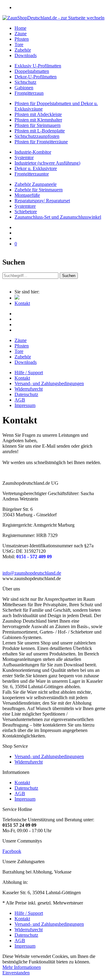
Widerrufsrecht (29, 389)
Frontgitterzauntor (32, 173)
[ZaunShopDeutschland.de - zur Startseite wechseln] (53, 17)
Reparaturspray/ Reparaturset (42, 200)
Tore (19, 351)
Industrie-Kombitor (33, 152)
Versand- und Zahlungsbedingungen (49, 383)
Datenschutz (26, 394)
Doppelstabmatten (32, 71)
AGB (20, 399)
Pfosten (22, 345)
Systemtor (24, 157)
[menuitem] (61, 7)
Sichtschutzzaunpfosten (37, 136)
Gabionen (24, 87)
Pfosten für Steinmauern (38, 125)
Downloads (26, 362)
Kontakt (22, 378)
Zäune (21, 340)
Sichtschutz (25, 82)
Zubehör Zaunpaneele (36, 184)
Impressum (25, 405)
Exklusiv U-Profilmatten (38, 65)
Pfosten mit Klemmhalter (38, 119)
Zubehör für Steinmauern (39, 189)
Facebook (11, 851)
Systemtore (25, 206)
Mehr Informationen (21, 967)
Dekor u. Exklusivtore (36, 168)
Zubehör (23, 356)
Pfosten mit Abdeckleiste (38, 114)
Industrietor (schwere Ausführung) (47, 163)
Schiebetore (26, 211)
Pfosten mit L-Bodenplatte (40, 130)
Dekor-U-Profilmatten (36, 76)
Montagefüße (27, 195)
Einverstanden (16, 972)
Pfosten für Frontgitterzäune (41, 141)
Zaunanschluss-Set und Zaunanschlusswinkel (58, 217)
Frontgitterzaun (29, 93)
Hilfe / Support (29, 372)
